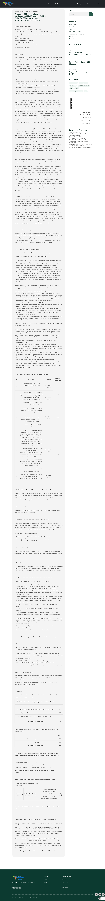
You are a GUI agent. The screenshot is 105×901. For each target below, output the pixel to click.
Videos (99, 4)
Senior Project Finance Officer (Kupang (80, 63)
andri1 (17, 11)
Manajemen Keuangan (75, 31)
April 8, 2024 (24, 11)
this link (55, 841)
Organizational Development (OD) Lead (80, 73)
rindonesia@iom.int (46, 838)
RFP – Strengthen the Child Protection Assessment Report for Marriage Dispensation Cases (79, 137)
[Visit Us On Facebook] (96, 894)
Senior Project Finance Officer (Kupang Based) (78, 142)
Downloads (90, 4)
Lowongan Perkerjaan (77, 4)
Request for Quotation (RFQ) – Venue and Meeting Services (79, 140)
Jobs (70, 29)
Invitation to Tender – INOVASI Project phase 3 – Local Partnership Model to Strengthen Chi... (80, 147)
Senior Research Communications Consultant (80, 53)
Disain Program (73, 27)
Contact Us (65, 882)
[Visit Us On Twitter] (100, 894)
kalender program (83, 82)
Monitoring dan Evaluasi (75, 34)
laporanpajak (73, 85)
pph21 (77, 88)
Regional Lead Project (73, 133)
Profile (57, 4)
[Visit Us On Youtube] (103, 894)
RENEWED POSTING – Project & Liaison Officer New (80, 145)
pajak (71, 88)
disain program (73, 82)
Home (49, 4)
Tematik (65, 4)
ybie (86, 91)
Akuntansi (72, 24)
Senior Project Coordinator (74, 134)
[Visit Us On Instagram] (100, 898)
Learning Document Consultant (75, 148)
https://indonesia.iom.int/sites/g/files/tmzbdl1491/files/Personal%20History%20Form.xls (39, 829)
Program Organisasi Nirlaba (76, 91)
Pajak (70, 36)
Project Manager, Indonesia (74, 137)
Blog (45, 882)
